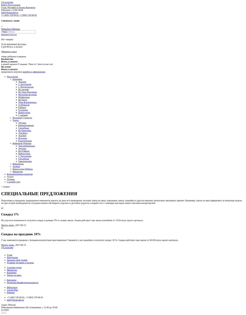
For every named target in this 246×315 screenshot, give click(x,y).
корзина (9, 34)
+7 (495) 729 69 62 (10, 15)
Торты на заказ (14, 275)
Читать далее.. (8, 225)
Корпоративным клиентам (20, 174)
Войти (4, 5)
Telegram (15, 29)
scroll (3, 312)
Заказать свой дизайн (17, 260)
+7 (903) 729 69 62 (28, 15)
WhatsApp (6, 29)
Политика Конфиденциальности (22, 282)
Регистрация (14, 5)
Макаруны (12, 270)
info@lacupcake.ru (9, 12)
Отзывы (11, 179)
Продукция (12, 77)
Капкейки (12, 272)
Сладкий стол (13, 182)
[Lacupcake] (7, 2)
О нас (4, 7)
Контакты (30, 7)
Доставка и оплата (16, 7)
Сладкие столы (14, 267)
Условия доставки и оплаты (20, 262)
